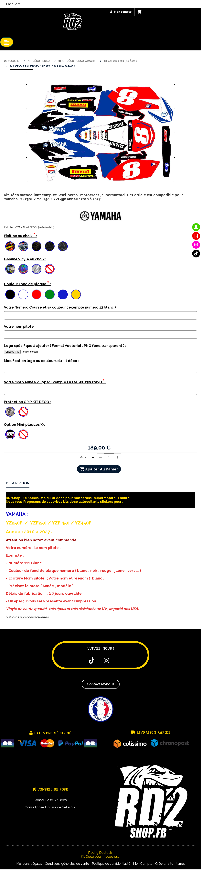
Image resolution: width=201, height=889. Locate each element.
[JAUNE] (76, 294)
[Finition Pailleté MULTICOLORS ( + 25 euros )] (63, 246)
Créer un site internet (170, 864)
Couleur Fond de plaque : (27, 283)
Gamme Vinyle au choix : (25, 259)
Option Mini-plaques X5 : (25, 424)
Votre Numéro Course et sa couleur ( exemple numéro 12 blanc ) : (61, 307)
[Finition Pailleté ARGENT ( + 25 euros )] (50, 246)
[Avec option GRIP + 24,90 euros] (10, 412)
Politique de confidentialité (111, 864)
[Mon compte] (196, 227)
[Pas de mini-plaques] (23, 434)
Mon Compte (142, 864)
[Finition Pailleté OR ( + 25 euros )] (36, 246)
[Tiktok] (196, 253)
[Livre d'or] (196, 236)
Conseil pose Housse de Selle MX (50, 807)
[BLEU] (63, 294)
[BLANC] (23, 294)
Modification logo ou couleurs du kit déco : (41, 361)
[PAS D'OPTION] (50, 269)
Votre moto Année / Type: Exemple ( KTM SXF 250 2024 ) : (55, 381)
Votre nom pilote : (20, 326)
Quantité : (87, 457)
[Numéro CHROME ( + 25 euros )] (10, 269)
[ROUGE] (36, 294)
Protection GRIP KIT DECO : (27, 402)
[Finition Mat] (23, 246)
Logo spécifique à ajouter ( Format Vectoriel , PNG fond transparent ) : (65, 346)
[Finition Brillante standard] (10, 246)
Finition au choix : (20, 235)
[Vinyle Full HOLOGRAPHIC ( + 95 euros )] (23, 269)
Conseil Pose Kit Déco (50, 800)
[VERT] (50, 294)
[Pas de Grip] (23, 412)
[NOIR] (10, 294)
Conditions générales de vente (67, 864)
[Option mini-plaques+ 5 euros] (10, 434)
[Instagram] (196, 245)
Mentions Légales (29, 864)
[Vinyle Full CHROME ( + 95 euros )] (36, 269)
